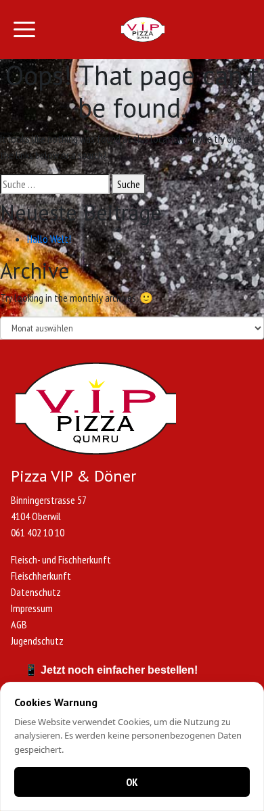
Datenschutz (36, 592)
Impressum (32, 608)
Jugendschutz (37, 640)
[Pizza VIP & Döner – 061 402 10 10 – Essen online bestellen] (143, 29)
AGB (19, 624)
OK (132, 782)
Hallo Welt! (49, 239)
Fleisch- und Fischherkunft (61, 559)
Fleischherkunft (41, 575)
